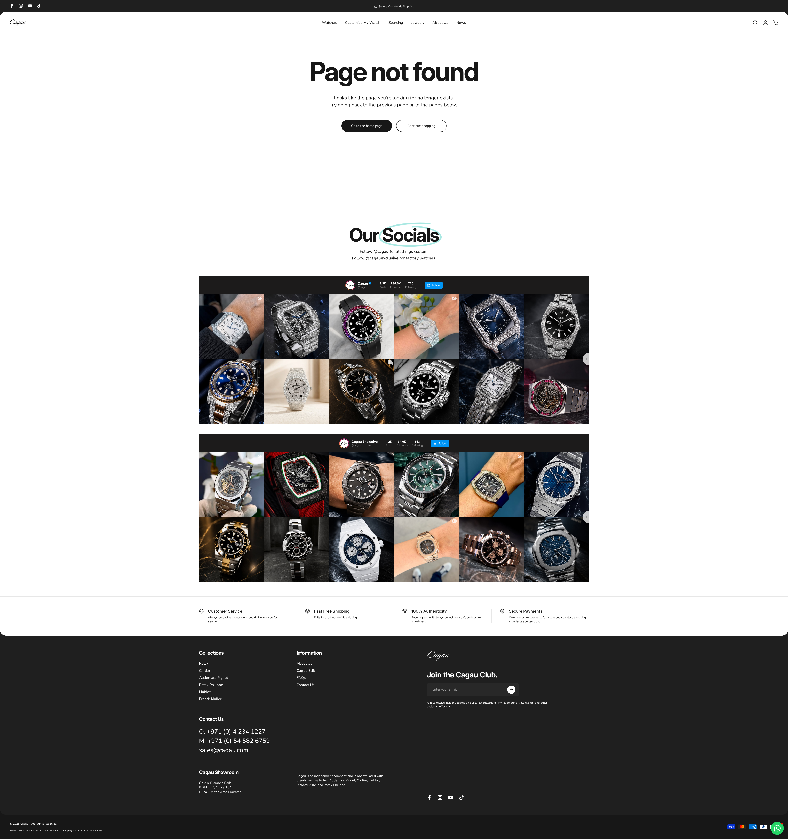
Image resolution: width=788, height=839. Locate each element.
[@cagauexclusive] (344, 443)
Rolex (203, 663)
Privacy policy (33, 830)
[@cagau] (350, 285)
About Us (304, 663)
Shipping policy (71, 830)
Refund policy (17, 830)
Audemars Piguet (213, 677)
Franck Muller (210, 698)
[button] (777, 828)
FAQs (301, 677)
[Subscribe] (511, 690)
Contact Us (306, 684)
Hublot (205, 691)
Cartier (204, 670)
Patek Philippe (211, 684)
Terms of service (51, 830)
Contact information (91, 830)
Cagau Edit (306, 670)
